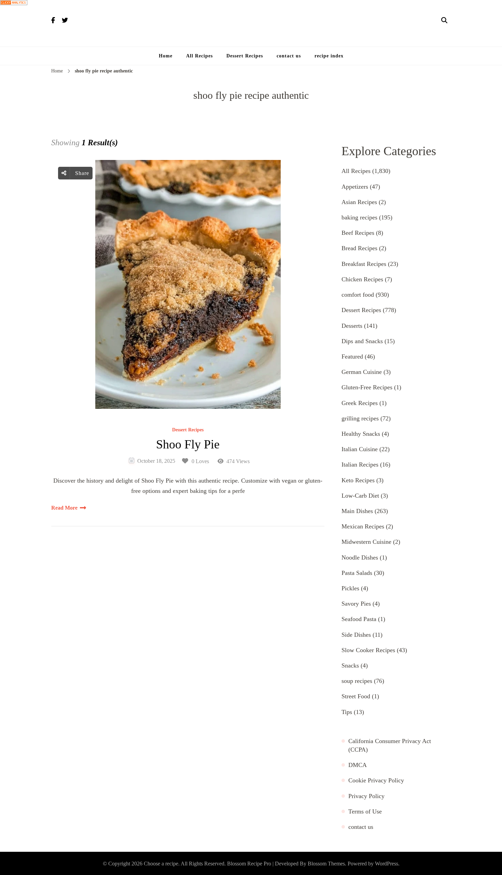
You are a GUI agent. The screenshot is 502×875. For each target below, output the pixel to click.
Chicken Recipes (362, 279)
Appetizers (354, 186)
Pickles (350, 588)
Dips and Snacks (362, 341)
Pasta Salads (356, 572)
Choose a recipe (161, 863)
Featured (352, 356)
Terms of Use (365, 811)
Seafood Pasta (358, 619)
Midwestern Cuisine (366, 541)
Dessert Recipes (244, 55)
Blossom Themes (326, 863)
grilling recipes (360, 418)
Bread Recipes (359, 248)
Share (81, 173)
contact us (289, 55)
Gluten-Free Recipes (366, 387)
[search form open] (444, 20)
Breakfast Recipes (363, 263)
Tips (346, 712)
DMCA (357, 765)
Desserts (351, 325)
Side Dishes (356, 634)
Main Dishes (357, 511)
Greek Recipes (359, 403)
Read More (64, 508)
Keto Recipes (358, 480)
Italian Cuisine (359, 449)
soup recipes (356, 680)
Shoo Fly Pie (188, 444)
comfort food (357, 294)
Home (165, 55)
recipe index (329, 55)
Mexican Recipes (362, 526)
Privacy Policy (366, 796)
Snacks (350, 665)
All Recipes (199, 55)
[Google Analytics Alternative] (251, 2)
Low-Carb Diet (360, 495)
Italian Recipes (359, 464)
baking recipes (359, 217)
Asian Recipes (359, 202)
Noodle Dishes (359, 557)
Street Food (355, 696)
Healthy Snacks (360, 433)
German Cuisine (361, 371)
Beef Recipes (357, 232)
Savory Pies (356, 603)
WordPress (386, 863)
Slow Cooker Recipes (368, 650)
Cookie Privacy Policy (376, 780)
